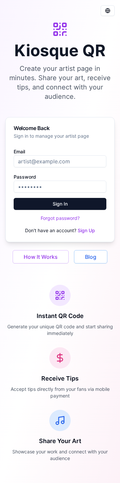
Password (25, 177)
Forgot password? (60, 218)
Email (19, 151)
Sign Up (86, 230)
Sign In (60, 204)
